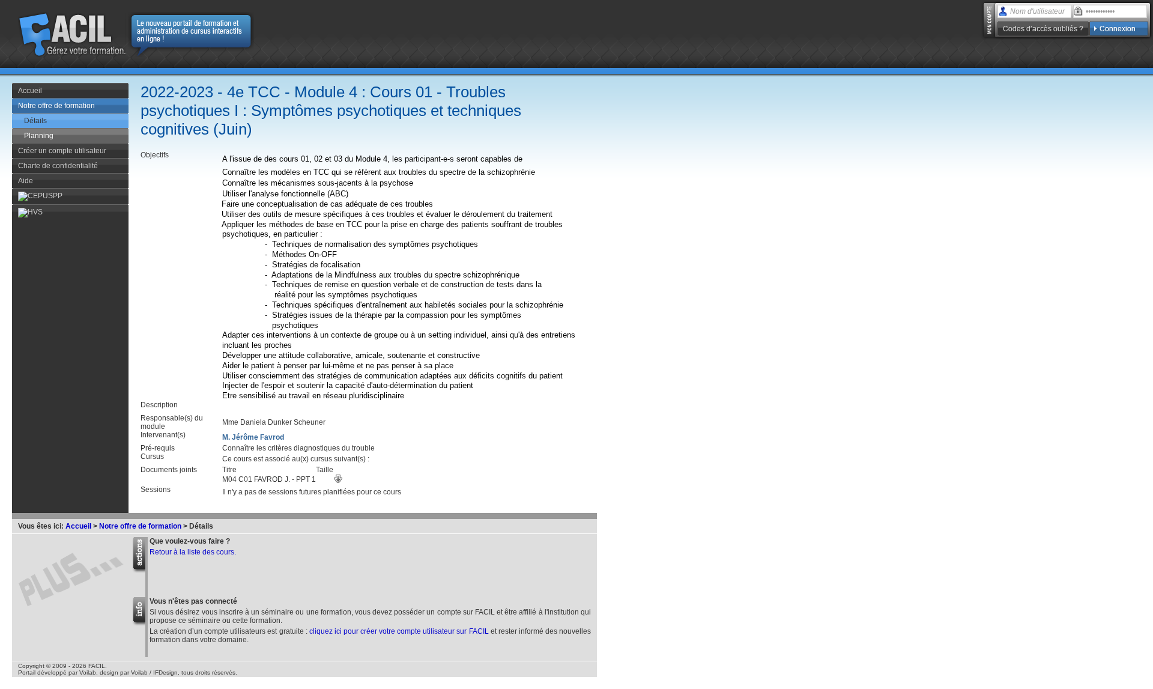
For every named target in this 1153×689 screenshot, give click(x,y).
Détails (35, 121)
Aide (25, 181)
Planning (38, 136)
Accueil (30, 91)
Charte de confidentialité (58, 166)
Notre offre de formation (56, 106)
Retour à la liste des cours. (193, 552)
